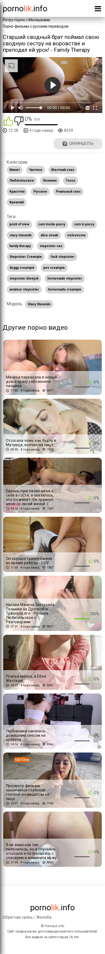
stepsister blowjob (23, 278)
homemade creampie (64, 289)
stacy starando (20, 235)
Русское (40, 191)
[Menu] (98, 10)
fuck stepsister (63, 257)
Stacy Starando (39, 304)
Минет (14, 170)
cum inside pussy (51, 224)
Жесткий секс (62, 170)
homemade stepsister (64, 278)
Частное (35, 170)
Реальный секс (68, 191)
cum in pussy (84, 224)
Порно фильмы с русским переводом (35, 26)
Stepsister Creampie (25, 257)
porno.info (25, 8)
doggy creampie (21, 268)
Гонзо (70, 180)
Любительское (21, 180)
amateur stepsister (24, 289)
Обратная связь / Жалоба (27, 917)
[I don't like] (18, 121)
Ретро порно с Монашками (26, 20)
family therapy (20, 246)
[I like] (8, 121)
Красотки (16, 191)
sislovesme (76, 235)
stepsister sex (51, 246)
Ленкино (50, 180)
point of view (19, 224)
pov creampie (54, 268)
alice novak (49, 235)
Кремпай (16, 202)
